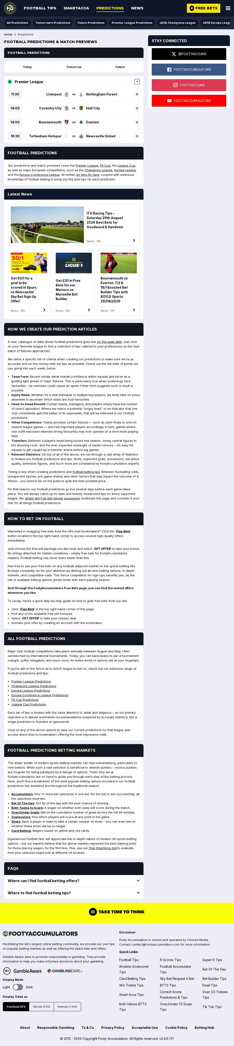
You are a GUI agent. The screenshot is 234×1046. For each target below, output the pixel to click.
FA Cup (105, 165)
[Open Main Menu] (228, 8)
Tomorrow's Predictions (52, 22)
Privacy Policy (112, 1028)
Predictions (110, 8)
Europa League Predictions (30, 690)
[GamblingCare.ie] (64, 971)
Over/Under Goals (25, 812)
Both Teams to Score (27, 808)
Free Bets (123, 531)
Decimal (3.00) (41, 1006)
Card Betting (21, 830)
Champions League (98, 170)
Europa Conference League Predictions (39, 695)
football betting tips (86, 472)
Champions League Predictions (33, 686)
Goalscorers (20, 817)
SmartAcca (76, 8)
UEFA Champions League (178, 22)
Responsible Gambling (55, 1028)
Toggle (18, 987)
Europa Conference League (40, 174)
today (27, 67)
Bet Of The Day (22, 803)
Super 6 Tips (212, 960)
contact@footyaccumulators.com (155, 944)
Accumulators (22, 794)
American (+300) (67, 1006)
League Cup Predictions (28, 704)
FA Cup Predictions (25, 700)
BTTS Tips (168, 985)
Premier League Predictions (132, 22)
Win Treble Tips (131, 985)
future (120, 67)
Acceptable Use (145, 1028)
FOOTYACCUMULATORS (192, 69)
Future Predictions (91, 22)
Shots (15, 821)
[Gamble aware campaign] (28, 971)
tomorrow (73, 67)
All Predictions (17, 22)
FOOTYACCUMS (192, 85)
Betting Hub (204, 1028)
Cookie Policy (176, 1028)
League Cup (126, 165)
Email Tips (210, 985)
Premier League (87, 165)
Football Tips (40, 8)
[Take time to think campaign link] (117, 915)
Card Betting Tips (132, 979)
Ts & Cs (88, 1028)
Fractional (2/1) (16, 1006)
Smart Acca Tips (131, 995)
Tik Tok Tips (212, 1007)
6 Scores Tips (170, 960)
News (137, 8)
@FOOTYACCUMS (192, 54)
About (25, 1028)
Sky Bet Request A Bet (177, 979)
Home (8, 34)
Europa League (125, 170)
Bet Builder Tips (214, 979)
